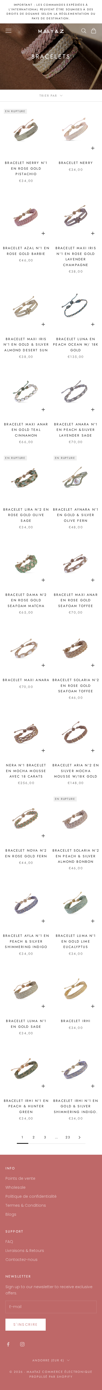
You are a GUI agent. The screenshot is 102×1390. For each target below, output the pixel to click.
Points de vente (20, 1178)
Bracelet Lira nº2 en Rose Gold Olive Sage (26, 515)
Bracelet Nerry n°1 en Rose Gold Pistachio (26, 168)
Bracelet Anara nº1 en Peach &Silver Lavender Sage (75, 430)
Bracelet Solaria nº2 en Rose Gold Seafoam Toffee (75, 686)
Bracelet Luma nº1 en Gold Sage (26, 1024)
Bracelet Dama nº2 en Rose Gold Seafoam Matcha (26, 600)
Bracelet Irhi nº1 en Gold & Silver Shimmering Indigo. (75, 1106)
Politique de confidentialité (31, 1196)
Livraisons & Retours (24, 1250)
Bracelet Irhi (76, 1021)
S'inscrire (25, 1324)
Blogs (10, 1214)
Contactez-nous (21, 1259)
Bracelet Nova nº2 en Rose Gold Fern (26, 853)
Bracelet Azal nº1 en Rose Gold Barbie (26, 251)
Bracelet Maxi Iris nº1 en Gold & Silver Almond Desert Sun (26, 345)
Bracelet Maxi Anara (26, 680)
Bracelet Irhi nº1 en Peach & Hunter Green (26, 1106)
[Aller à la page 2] (79, 1137)
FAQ (9, 1241)
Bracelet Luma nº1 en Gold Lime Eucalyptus (76, 941)
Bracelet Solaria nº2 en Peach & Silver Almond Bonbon (75, 856)
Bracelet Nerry (76, 162)
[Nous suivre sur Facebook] (8, 1344)
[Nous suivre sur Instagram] (22, 1344)
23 (68, 1137)
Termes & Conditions (25, 1205)
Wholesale (15, 1187)
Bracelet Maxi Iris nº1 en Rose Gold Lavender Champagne (75, 256)
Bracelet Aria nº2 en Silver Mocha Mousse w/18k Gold (75, 771)
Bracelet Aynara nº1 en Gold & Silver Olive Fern (75, 515)
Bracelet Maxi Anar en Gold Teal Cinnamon (26, 430)
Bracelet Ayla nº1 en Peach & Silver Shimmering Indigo (26, 941)
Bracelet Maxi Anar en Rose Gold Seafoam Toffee (76, 600)
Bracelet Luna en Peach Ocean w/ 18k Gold (75, 345)
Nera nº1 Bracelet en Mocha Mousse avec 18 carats (26, 771)
